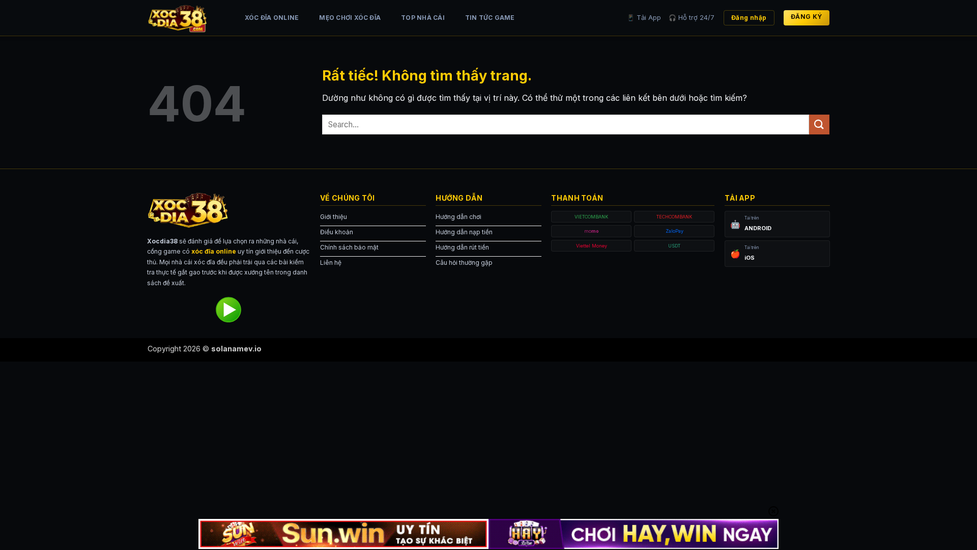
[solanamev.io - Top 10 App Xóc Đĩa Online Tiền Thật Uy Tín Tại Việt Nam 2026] (186, 18)
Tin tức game (490, 17)
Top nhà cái (423, 17)
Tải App (644, 17)
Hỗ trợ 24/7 (691, 17)
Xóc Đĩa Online (272, 17)
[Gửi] (819, 124)
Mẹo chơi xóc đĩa (350, 17)
